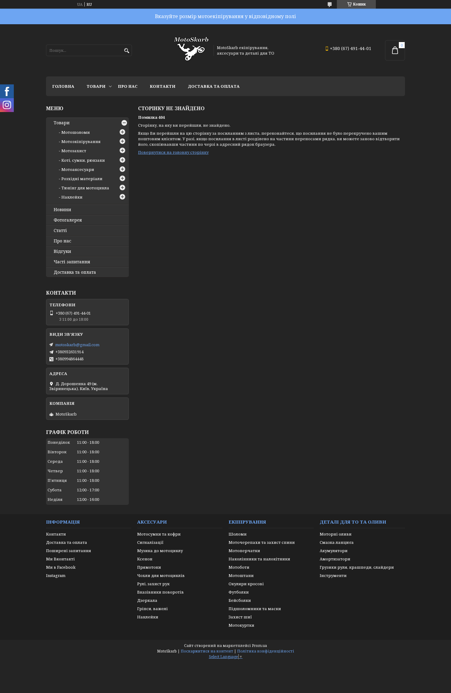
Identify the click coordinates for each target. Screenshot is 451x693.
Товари (96, 86)
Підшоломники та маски (255, 608)
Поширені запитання (68, 550)
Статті (60, 230)
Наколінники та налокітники (259, 559)
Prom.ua (259, 645)
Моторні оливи (336, 534)
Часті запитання (72, 262)
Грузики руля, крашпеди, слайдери (357, 567)
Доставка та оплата (214, 86)
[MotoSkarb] (191, 50)
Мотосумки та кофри (159, 534)
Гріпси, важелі (152, 608)
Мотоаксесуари (77, 169)
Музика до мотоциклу (160, 550)
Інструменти (333, 575)
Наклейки (72, 197)
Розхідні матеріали (81, 178)
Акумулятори (334, 550)
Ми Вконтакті (60, 559)
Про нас (127, 86)
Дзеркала (147, 600)
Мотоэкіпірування (81, 141)
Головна (63, 86)
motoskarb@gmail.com (77, 344)
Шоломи (238, 534)
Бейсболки (240, 600)
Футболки (239, 592)
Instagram (55, 575)
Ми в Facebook (60, 567)
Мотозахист (73, 150)
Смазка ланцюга (337, 542)
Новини (62, 209)
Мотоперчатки (244, 550)
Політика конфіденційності (265, 651)
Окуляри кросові (246, 584)
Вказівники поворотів (160, 592)
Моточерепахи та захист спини (262, 542)
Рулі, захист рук (153, 584)
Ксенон (144, 559)
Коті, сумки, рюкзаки (83, 160)
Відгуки (62, 251)
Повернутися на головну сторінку (173, 152)
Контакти (162, 86)
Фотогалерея (68, 220)
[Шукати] (126, 50)
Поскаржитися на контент (207, 651)
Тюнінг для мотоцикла (85, 188)
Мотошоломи (75, 132)
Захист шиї (240, 617)
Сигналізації (150, 542)
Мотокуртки (241, 625)
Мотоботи (239, 567)
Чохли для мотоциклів (161, 575)
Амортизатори (335, 559)
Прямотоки (149, 567)
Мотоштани (241, 575)
